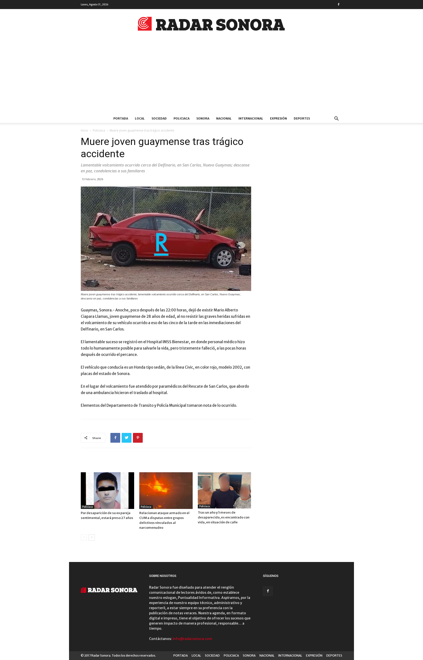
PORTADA (120, 118)
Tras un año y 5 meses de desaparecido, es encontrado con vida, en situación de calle (223, 517)
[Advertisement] (211, 77)
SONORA (202, 118)
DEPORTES (302, 118)
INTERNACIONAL (250, 118)
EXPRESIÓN (278, 118)
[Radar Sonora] (211, 25)
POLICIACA (181, 118)
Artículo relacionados (103, 462)
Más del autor (142, 462)
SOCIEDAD (159, 118)
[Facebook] (338, 4)
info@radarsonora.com (192, 639)
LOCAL (140, 118)
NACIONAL (224, 118)
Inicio (84, 130)
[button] (336, 119)
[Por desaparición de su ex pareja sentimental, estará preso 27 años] (107, 490)
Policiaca (99, 130)
